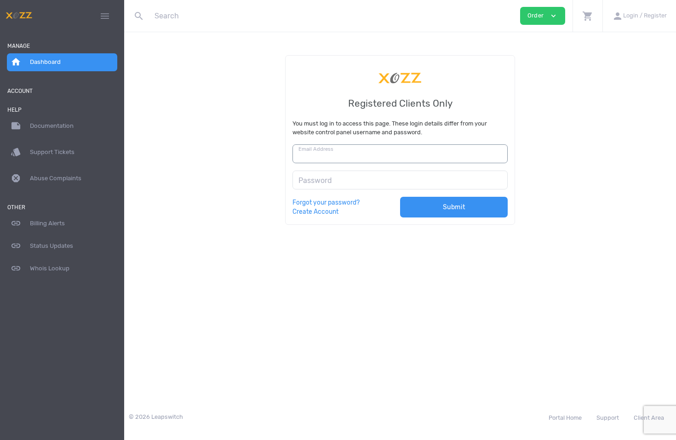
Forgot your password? (326, 202)
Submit (454, 207)
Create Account (315, 211)
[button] (587, 16)
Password (315, 180)
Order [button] (542, 15)
